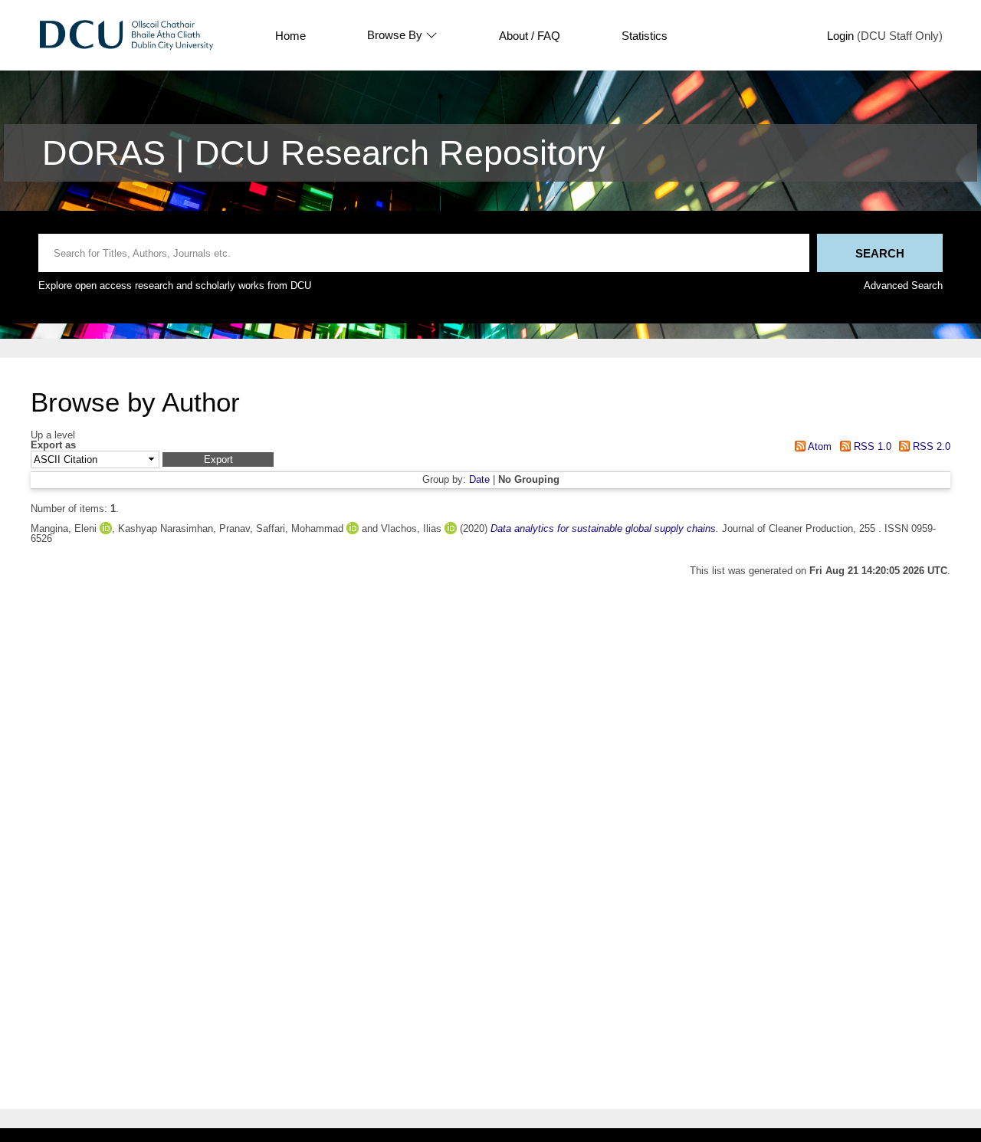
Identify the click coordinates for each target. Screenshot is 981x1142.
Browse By (394, 35)
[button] (218, 459)
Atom (818, 446)
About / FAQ (529, 35)
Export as (53, 446)
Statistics (645, 35)
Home (290, 35)
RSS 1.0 (871, 446)
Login (840, 35)
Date (479, 479)
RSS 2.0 (930, 446)
